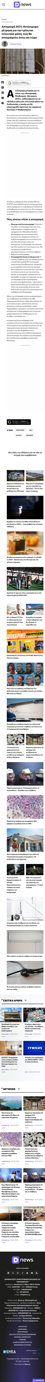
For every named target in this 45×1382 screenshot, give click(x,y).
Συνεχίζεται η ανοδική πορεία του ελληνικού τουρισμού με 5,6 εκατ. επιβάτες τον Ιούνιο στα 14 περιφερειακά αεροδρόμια (24, 726)
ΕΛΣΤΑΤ (19, 435)
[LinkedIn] (3, 93)
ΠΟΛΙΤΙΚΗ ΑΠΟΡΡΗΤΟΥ (22, 1337)
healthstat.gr (29, 1125)
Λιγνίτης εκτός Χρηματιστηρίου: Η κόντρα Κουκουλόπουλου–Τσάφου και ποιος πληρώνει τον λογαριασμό (14, 885)
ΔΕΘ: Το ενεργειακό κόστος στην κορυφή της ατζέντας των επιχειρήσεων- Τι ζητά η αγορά (34, 882)
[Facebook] (3, 82)
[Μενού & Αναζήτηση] (3, 4)
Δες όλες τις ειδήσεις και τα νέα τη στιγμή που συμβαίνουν (25, 453)
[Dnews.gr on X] (13, 1273)
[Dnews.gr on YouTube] (32, 1273)
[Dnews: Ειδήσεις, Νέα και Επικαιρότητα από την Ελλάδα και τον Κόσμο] (22, 5)
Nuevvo (27, 1364)
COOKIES (22, 1340)
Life (26, 1072)
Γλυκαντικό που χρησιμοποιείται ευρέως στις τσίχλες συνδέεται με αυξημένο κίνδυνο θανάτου (15, 752)
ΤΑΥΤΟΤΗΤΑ (22, 1326)
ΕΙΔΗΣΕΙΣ (29, 435)
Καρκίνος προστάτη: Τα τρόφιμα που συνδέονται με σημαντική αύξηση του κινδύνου (34, 752)
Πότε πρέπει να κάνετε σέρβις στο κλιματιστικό (24, 956)
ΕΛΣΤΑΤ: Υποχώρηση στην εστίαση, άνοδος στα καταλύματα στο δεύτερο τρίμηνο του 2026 (10, 1061)
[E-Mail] (3, 98)
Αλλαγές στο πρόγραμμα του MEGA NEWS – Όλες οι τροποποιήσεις (34, 1059)
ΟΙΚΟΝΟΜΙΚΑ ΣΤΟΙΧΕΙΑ (22, 1345)
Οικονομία (5, 1034)
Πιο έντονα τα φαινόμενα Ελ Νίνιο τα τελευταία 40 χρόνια (10, 1115)
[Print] (3, 103)
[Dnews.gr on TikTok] (22, 1273)
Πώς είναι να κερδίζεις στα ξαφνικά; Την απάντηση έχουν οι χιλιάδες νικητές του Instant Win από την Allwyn (24, 690)
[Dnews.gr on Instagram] (18, 1273)
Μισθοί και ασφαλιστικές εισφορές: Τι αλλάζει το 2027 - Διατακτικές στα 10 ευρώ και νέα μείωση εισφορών (24, 559)
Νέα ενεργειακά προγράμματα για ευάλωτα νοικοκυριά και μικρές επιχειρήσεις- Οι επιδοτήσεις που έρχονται (23, 856)
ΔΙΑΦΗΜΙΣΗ (22, 1329)
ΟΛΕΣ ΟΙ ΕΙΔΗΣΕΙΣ (22, 1268)
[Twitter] (3, 87)
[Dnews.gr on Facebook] (8, 1273)
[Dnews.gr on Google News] (27, 1273)
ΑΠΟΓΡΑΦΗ (20, 430)
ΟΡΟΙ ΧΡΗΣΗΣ (22, 1332)
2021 (30, 430)
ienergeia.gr (6, 1125)
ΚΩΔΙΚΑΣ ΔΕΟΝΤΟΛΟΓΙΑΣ (22, 1342)
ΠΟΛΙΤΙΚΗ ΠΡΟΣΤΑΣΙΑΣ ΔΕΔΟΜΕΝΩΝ (22, 1334)
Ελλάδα (4, 19)
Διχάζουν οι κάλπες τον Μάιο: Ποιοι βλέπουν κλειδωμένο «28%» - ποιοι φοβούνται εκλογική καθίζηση (24, 524)
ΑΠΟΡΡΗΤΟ (39, 1380)
